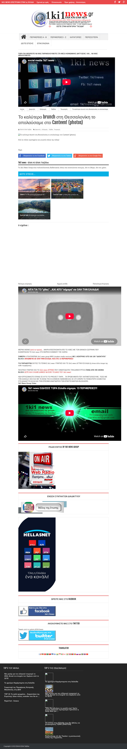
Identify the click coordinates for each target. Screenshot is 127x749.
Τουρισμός (57, 129)
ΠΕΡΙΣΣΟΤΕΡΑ (91, 37)
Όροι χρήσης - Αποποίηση (74, 2)
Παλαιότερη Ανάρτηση (101, 284)
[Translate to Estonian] (52, 654)
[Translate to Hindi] (57, 654)
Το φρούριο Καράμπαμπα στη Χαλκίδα (19, 683)
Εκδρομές (45, 129)
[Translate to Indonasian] (60, 654)
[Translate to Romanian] (75, 654)
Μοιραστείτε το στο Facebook (34, 156)
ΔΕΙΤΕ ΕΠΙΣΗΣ (27, 43)
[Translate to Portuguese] (72, 654)
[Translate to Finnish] (55, 654)
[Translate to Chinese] (50, 654)
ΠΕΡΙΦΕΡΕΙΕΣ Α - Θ (38, 37)
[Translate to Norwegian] (70, 654)
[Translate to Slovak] (80, 654)
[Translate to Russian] (77, 654)
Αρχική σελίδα (62, 284)
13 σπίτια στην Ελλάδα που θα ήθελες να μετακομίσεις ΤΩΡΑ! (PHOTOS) (62, 723)
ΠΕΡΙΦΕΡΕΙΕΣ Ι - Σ (58, 37)
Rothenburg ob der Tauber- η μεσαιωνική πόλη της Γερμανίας (62, 736)
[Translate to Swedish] (82, 654)
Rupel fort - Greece (11, 701)
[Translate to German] (42, 654)
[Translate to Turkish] (45, 654)
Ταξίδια (51, 129)
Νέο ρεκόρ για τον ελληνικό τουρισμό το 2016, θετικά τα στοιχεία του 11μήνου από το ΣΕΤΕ (21, 676)
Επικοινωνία (57, 2)
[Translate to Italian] (62, 654)
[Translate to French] (40, 654)
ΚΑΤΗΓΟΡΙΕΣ (75, 37)
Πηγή (20, 150)
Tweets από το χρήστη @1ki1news (30, 629)
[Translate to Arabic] (47, 654)
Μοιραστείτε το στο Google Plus (90, 156)
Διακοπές (38, 129)
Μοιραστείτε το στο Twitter (61, 156)
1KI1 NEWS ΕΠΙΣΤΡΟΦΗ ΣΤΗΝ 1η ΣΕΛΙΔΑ (17, 2)
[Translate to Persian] (67, 654)
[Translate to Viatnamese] (87, 654)
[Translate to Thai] (85, 654)
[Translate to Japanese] (65, 654)
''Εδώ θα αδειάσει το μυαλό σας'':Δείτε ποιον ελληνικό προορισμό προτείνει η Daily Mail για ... (62, 709)
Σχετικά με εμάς (43, 2)
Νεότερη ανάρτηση (25, 284)
